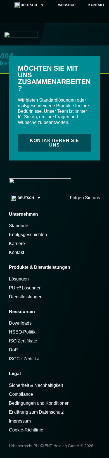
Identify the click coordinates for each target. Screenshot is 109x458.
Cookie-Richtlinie (26, 430)
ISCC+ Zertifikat (25, 358)
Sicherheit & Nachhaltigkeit (36, 385)
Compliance (21, 394)
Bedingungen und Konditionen (39, 403)
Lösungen (19, 279)
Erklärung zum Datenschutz (36, 412)
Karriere (17, 243)
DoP (13, 349)
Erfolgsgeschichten (28, 234)
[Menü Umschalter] (101, 34)
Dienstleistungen (25, 296)
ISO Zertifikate (23, 341)
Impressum (20, 421)
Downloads (20, 323)
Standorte (18, 225)
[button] (101, 19)
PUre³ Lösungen (25, 288)
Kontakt (16, 252)
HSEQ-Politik (22, 332)
